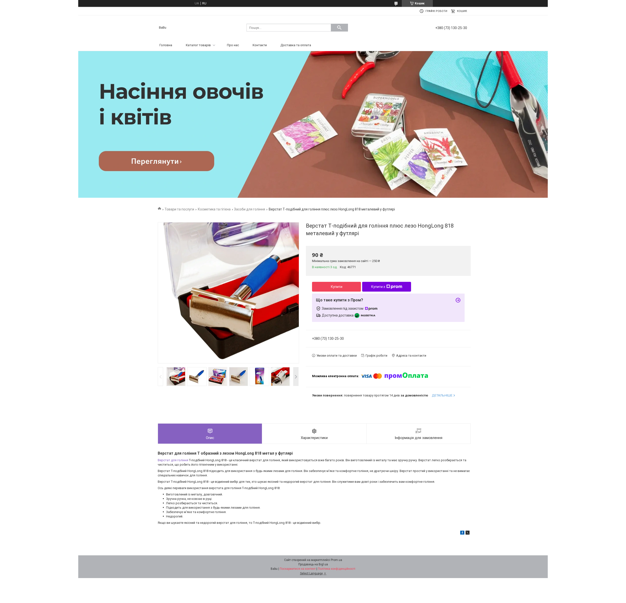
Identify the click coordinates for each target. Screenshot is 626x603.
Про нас (233, 45)
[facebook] (462, 533)
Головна (165, 45)
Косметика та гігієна (214, 209)
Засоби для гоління (249, 209)
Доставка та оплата (295, 45)
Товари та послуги (179, 209)
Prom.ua (336, 560)
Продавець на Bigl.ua (313, 564)
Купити (336, 287)
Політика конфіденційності (336, 568)
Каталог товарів (198, 45)
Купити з (378, 287)
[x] (468, 533)
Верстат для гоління (173, 460)
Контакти (260, 45)
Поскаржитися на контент (298, 568)
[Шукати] (339, 28)
